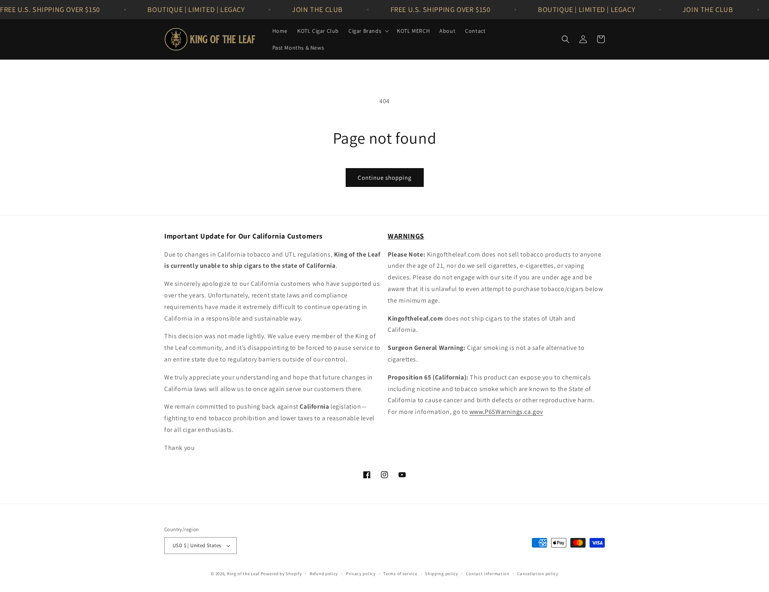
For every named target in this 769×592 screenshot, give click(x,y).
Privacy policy (361, 573)
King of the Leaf (243, 573)
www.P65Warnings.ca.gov (506, 411)
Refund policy (324, 573)
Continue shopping (385, 177)
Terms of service (400, 573)
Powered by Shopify (281, 573)
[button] (368, 30)
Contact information (487, 573)
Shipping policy (441, 573)
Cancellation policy (537, 573)
